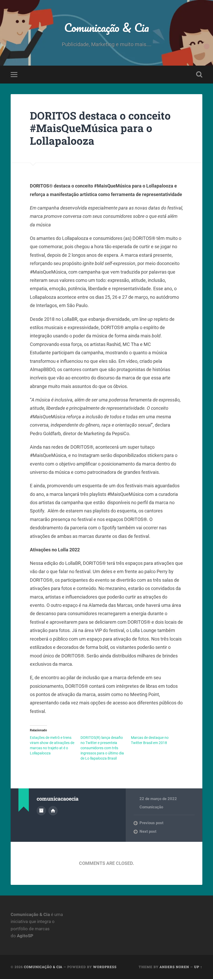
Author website (53, 810)
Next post (147, 831)
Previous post (151, 823)
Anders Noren (174, 967)
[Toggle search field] (199, 74)
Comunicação (151, 807)
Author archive (41, 810)
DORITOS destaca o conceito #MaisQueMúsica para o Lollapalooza (100, 128)
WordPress (105, 967)
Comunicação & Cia (106, 27)
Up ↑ (198, 967)
